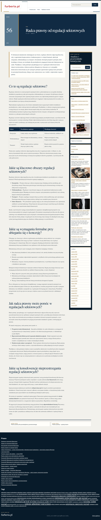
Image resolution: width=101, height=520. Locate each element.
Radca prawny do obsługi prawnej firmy (79, 101)
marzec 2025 (74, 256)
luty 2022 (73, 268)
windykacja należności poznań (77, 504)
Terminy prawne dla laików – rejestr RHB (12, 454)
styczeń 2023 (74, 264)
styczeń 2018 (74, 288)
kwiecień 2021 (74, 273)
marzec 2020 (74, 278)
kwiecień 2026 (74, 254)
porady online (20, 500)
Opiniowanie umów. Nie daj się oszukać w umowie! (14, 474)
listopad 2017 (74, 293)
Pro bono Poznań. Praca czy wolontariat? (80, 134)
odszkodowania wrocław (24, 498)
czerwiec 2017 (74, 300)
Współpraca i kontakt (46, 9)
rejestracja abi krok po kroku (26, 502)
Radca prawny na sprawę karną (9, 447)
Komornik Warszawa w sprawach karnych (80, 113)
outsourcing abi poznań (78, 498)
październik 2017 (75, 295)
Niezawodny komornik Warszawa (10, 445)
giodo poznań (72, 494)
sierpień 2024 (74, 261)
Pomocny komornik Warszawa (9, 485)
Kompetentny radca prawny (77, 236)
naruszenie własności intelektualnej (63, 496)
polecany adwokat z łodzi (8, 500)
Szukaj (95, 4)
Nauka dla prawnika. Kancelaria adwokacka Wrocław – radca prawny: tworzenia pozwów (80, 181)
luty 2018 (73, 286)
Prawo (38, 9)
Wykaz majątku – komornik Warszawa (11, 470)
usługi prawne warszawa (58, 504)
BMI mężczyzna (13, 494)
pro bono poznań (59, 500)
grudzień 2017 (74, 290)
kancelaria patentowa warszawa (14, 496)
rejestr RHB (52, 502)
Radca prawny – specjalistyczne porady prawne (79, 105)
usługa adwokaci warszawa (38, 504)
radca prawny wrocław (7, 502)
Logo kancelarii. (5, 451)
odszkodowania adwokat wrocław (11, 498)
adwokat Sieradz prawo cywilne (64, 492)
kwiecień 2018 (74, 281)
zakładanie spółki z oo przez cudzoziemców (15, 506)
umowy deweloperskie (20, 504)
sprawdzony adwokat (78, 502)
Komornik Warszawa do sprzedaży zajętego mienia (14, 458)
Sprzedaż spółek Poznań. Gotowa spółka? (80, 210)
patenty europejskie (92, 498)
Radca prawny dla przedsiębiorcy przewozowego (24, 424)
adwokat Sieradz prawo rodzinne (82, 492)
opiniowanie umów (62, 498)
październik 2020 (75, 276)
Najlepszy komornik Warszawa (77, 116)
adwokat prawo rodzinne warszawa (27, 492)
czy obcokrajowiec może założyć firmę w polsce (30, 494)
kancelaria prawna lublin (26, 496)
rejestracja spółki (43, 502)
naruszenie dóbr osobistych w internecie (41, 496)
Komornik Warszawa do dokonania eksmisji (80, 218)
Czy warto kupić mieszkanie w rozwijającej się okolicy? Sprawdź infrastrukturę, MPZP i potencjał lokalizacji (80, 77)
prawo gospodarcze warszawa (47, 500)
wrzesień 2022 (74, 266)
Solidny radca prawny (7, 478)
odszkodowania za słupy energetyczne (43, 498)
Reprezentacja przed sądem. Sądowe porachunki (14, 464)
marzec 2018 (74, 283)
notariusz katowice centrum (83, 496)
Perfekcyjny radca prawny (76, 227)
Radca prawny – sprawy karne (77, 159)
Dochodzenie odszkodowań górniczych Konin (56, 494)
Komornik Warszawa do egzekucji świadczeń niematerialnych (17, 460)
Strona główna (96, 515)
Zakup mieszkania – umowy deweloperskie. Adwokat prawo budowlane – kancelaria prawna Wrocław (27, 449)
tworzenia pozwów (11, 504)
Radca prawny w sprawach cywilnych (79, 190)
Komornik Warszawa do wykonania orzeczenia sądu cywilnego (17, 462)
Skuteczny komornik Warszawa (78, 120)
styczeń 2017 (74, 305)
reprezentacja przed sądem (64, 502)
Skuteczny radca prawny (7, 468)
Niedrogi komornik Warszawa (77, 109)
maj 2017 (73, 303)
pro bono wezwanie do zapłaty (72, 500)
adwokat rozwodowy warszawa (47, 492)
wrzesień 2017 (74, 298)
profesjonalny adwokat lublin (89, 500)
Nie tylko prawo (33, 9)
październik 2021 (75, 271)
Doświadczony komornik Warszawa (10, 476)
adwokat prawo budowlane (9, 492)
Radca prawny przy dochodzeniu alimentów (12, 456)
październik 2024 (75, 259)
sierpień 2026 (74, 251)
